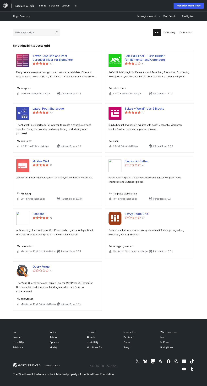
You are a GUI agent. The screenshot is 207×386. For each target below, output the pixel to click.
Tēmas (53, 337)
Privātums (18, 347)
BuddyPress (166, 347)
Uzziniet (91, 332)
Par (14, 332)
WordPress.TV (94, 347)
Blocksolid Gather (137, 161)
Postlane (38, 214)
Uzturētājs (18, 342)
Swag (128, 347)
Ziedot (127, 342)
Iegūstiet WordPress (189, 5)
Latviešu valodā (52, 365)
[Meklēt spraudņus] (57, 32)
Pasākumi (129, 337)
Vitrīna (53, 332)
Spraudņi (54, 342)
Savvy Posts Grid (136, 214)
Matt (162, 337)
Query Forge (41, 266)
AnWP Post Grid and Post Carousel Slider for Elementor (53, 57)
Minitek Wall (41, 161)
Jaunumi (17, 337)
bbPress (164, 342)
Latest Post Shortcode (48, 108)
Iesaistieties (130, 332)
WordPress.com (168, 332)
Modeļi (53, 347)
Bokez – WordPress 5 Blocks (144, 108)
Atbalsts (91, 337)
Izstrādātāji (92, 342)
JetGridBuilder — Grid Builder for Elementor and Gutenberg (145, 57)
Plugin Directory (21, 16)
